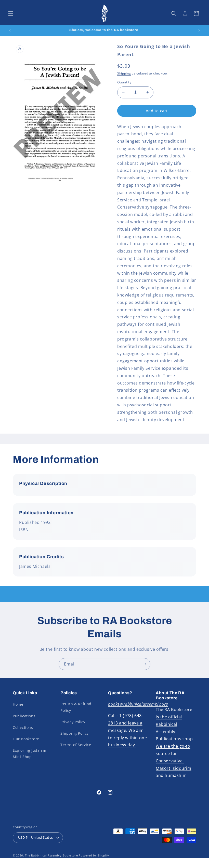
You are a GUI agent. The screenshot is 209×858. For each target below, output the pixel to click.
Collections (23, 727)
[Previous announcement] (10, 30)
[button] (10, 13)
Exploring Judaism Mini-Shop (29, 753)
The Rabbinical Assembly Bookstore (51, 855)
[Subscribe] (144, 664)
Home (18, 704)
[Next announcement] (199, 30)
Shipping (124, 73)
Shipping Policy (74, 733)
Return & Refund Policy (76, 707)
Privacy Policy (72, 721)
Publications (24, 716)
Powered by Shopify (94, 855)
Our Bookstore (26, 738)
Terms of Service (75, 744)
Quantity (124, 82)
